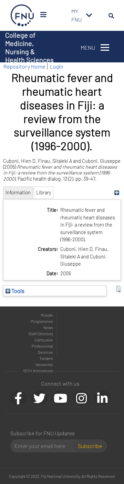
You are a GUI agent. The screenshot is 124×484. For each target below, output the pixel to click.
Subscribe (90, 446)
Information (18, 192)
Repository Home (24, 66)
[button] (118, 289)
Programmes (42, 321)
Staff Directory (40, 333)
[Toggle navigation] (89, 15)
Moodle (47, 315)
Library (43, 192)
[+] (116, 192)
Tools (17, 290)
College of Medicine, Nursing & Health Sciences (29, 47)
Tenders (46, 358)
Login (56, 66)
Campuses (43, 339)
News (48, 327)
